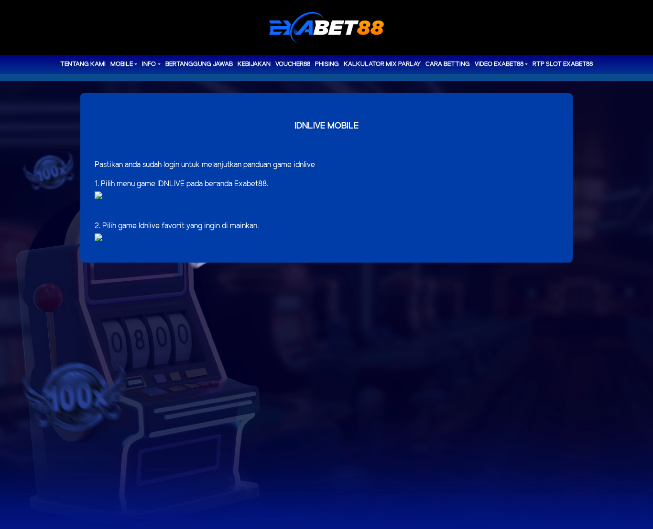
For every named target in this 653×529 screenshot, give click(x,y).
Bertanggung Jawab (199, 64)
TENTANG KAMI (83, 64)
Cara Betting (447, 64)
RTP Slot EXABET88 (563, 64)
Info (149, 64)
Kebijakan (254, 64)
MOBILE (121, 64)
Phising (327, 64)
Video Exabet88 (499, 64)
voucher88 (292, 64)
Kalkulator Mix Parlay (382, 64)
